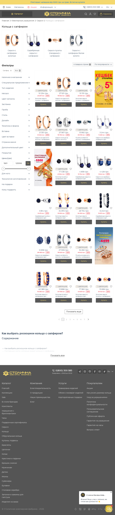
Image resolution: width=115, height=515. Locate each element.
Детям (5, 472)
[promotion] (104, 107)
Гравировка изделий (68, 388)
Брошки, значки (9, 463)
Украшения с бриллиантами (9, 412)
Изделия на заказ (10, 502)
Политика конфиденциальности (97, 403)
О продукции (36, 393)
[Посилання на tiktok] (105, 371)
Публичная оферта (96, 416)
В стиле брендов (10, 402)
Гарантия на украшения (98, 421)
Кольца (5, 431)
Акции (34, 7)
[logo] (57, 14)
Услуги (62, 383)
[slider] (3, 169)
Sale (4, 397)
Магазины (19, 7)
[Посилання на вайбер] (90, 371)
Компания (36, 383)
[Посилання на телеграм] (80, 371)
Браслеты (6, 445)
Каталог (18, 14)
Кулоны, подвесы (10, 440)
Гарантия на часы (95, 425)
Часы (4, 418)
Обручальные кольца (12, 436)
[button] (90, 14)
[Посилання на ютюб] (100, 371)
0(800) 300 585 (93, 7)
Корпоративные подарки (70, 397)
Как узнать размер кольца (99, 393)
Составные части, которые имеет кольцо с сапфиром (29, 351)
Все (16, 70)
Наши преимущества (40, 397)
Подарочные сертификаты (14, 422)
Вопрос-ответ (93, 430)
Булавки (6, 486)
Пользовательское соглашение (95, 410)
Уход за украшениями (97, 397)
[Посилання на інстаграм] (85, 371)
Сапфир (6, 70)
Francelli (5, 388)
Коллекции (7, 393)
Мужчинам (7, 468)
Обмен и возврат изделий (70, 393)
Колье (4, 454)
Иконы (5, 477)
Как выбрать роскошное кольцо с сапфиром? (25, 348)
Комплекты (7, 406)
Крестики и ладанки (11, 459)
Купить (43, 104)
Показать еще (73, 312)
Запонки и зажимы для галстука (12, 496)
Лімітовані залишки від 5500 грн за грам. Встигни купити (57, 2)
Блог (32, 402)
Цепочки (6, 449)
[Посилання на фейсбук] (95, 371)
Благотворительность (40, 388)
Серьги (5, 427)
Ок (28, 163)
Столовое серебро (10, 490)
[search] (86, 14)
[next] (88, 319)
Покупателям (94, 383)
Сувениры (6, 481)
